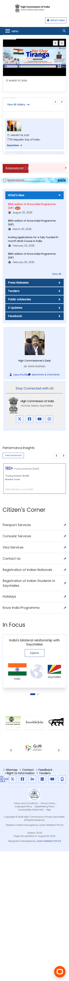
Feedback (45, 770)
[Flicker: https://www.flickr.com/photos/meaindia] (42, 779)
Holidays (34, 596)
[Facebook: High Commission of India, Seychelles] (29, 419)
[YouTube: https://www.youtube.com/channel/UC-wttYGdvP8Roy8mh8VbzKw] (52, 779)
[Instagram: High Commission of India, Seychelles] (49, 419)
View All (56, 274)
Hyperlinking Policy (44, 806)
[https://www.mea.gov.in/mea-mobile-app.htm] (62, 779)
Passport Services (34, 524)
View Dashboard (13, 455)
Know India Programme (34, 607)
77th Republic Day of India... (24, 139)
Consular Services (34, 536)
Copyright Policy (23, 806)
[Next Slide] (63, 455)
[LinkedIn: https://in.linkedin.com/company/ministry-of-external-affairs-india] (32, 779)
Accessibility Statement (31, 809)
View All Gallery (16, 104)
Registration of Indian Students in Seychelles (34, 583)
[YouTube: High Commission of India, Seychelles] (39, 419)
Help (48, 809)
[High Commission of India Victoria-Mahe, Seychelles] (34, 10)
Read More (13, 145)
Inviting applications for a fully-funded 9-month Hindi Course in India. (33, 239)
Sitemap (12, 770)
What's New (57, 20)
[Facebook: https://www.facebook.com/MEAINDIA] (22, 779)
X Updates (15, 308)
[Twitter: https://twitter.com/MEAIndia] (12, 779)
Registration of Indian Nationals (34, 569)
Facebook (15, 316)
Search (64, 31)
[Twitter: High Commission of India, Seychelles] (19, 419)
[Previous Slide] (56, 455)
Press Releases (18, 283)
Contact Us (34, 558)
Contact (28, 770)
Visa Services (34, 547)
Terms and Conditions (26, 803)
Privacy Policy (48, 803)
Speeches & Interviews (46, 374)
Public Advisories (19, 299)
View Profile (20, 374)
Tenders (13, 291)
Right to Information (20, 773)
